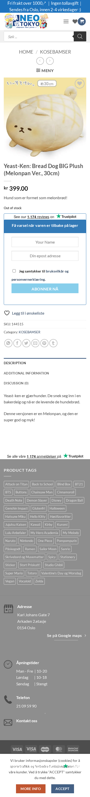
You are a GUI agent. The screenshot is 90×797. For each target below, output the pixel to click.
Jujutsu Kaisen (15, 525)
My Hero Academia (44, 533)
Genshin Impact (16, 508)
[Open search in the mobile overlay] (45, 36)
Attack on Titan (16, 484)
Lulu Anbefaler (15, 533)
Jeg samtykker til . (40, 275)
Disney (57, 500)
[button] (66, 21)
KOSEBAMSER (55, 52)
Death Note (13, 500)
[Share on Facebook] (17, 343)
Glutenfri (38, 508)
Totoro (32, 573)
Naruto (10, 541)
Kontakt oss (26, 720)
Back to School (42, 484)
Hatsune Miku (15, 517)
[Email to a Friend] (35, 343)
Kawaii (35, 525)
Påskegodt (12, 549)
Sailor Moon (48, 549)
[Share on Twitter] (26, 343)
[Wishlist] (75, 21)
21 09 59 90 (26, 706)
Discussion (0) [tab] (16, 383)
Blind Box (63, 484)
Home (26, 52)
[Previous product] (50, 61)
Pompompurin (67, 541)
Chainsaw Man (41, 492)
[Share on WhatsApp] (8, 343)
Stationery (67, 557)
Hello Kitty (38, 517)
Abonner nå (45, 289)
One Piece (45, 541)
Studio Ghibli (54, 565)
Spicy (52, 557)
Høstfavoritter (60, 517)
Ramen (30, 549)
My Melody (71, 533)
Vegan (9, 581)
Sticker (10, 565)
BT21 (79, 484)
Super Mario (14, 573)
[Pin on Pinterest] (44, 343)
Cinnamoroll (65, 492)
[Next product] (40, 61)
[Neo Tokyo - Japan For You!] (31, 21)
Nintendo (26, 541)
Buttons (21, 492)
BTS (8, 492)
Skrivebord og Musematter (24, 557)
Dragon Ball (74, 500)
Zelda (39, 581)
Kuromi (62, 525)
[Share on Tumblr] (53, 343)
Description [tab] (15, 363)
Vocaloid (25, 581)
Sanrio (65, 549)
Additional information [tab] (26, 373)
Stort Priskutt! (30, 565)
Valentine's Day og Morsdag (61, 573)
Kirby (48, 525)
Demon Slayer (37, 500)
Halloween (57, 508)
